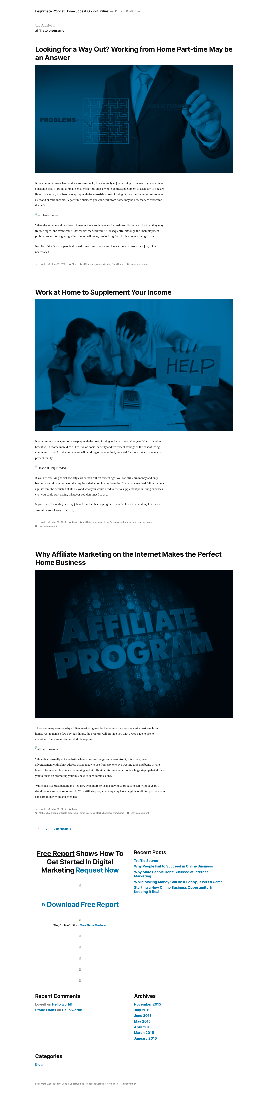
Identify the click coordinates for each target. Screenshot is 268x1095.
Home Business (111, 522)
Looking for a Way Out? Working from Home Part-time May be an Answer (134, 53)
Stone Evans (45, 1010)
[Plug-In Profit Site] (80, 920)
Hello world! (62, 1004)
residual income (128, 522)
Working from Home (113, 264)
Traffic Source (146, 861)
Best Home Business (93, 925)
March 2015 (144, 1033)
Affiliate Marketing (48, 813)
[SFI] (80, 936)
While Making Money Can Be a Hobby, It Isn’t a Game (178, 882)
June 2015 (143, 1015)
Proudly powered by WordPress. (102, 1083)
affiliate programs (92, 264)
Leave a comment (139, 264)
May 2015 (142, 1021)
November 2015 (147, 1004)
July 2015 (142, 1010)
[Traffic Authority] (80, 958)
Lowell (42, 264)
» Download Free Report (80, 904)
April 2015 (143, 1027)
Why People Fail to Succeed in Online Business (173, 866)
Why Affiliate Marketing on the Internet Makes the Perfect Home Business (128, 558)
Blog (74, 264)
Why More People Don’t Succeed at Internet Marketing (171, 874)
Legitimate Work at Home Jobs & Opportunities (71, 11)
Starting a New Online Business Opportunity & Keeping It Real (173, 889)
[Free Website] (80, 981)
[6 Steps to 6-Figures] (80, 885)
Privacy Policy (129, 1083)
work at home (145, 522)
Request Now (97, 870)
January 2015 (145, 1038)
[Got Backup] (80, 970)
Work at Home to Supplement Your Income (103, 292)
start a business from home (110, 813)
